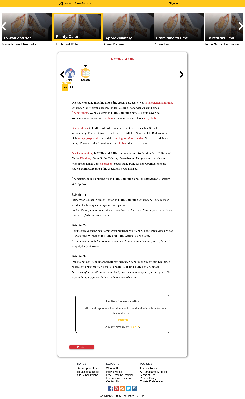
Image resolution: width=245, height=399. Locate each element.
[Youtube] (116, 388)
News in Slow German (66, 3)
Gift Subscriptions (87, 375)
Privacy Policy (148, 368)
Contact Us (113, 381)
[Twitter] (128, 388)
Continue (122, 320)
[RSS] (122, 388)
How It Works (114, 371)
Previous (81, 347)
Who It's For (113, 368)
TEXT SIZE (66, 83)
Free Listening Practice (120, 375)
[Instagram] (134, 388)
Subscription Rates (88, 368)
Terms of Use (148, 375)
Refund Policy (148, 378)
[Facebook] (110, 388)
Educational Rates (88, 371)
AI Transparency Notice (154, 371)
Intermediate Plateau (118, 378)
